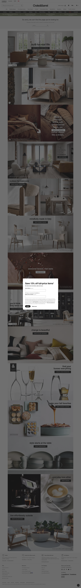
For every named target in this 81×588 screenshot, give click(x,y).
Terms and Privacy (35, 301)
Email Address (29, 288)
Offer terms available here (51, 302)
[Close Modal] (56, 280)
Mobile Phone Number (30, 294)
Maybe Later (34, 306)
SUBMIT (27, 306)
